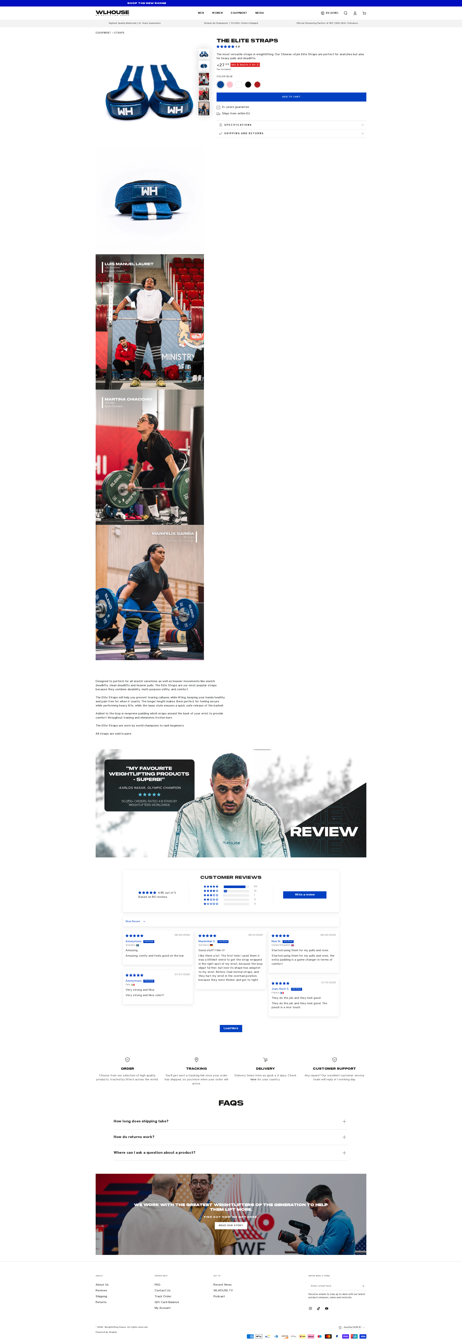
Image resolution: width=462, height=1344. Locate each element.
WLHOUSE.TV (223, 1291)
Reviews (101, 1291)
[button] (345, 13)
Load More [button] (231, 1028)
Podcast (219, 1297)
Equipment (103, 32)
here (254, 1080)
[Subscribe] (364, 1286)
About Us (102, 1285)
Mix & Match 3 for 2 (245, 65)
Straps (119, 32)
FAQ (157, 1285)
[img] (134, 936)
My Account (163, 1308)
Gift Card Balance (167, 1302)
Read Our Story (231, 1225)
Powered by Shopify (106, 1332)
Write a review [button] (305, 895)
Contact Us (163, 1291)
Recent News (222, 1285)
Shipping (101, 1297)
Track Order (163, 1297)
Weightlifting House (115, 1327)
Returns (101, 1302)
